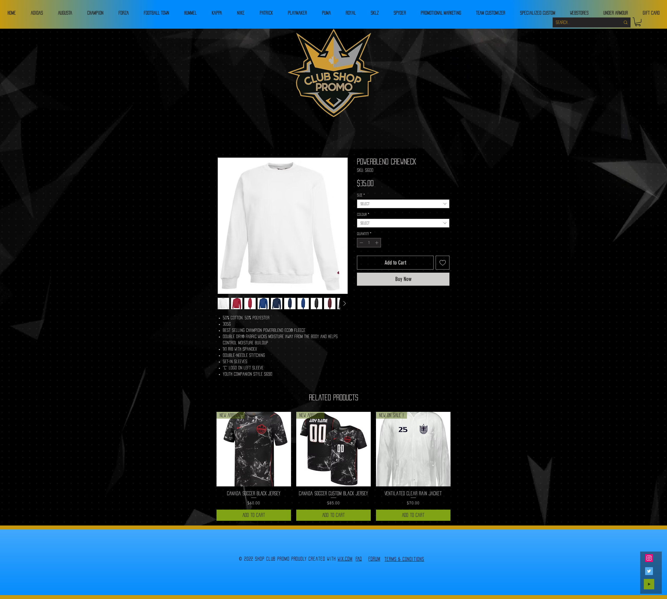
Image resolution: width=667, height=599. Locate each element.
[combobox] (403, 203)
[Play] (649, 584)
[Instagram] (649, 558)
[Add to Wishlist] (442, 263)
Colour (363, 214)
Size (361, 195)
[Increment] (377, 242)
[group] (333, 466)
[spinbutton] (369, 242)
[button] (638, 21)
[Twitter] (649, 571)
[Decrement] (361, 242)
